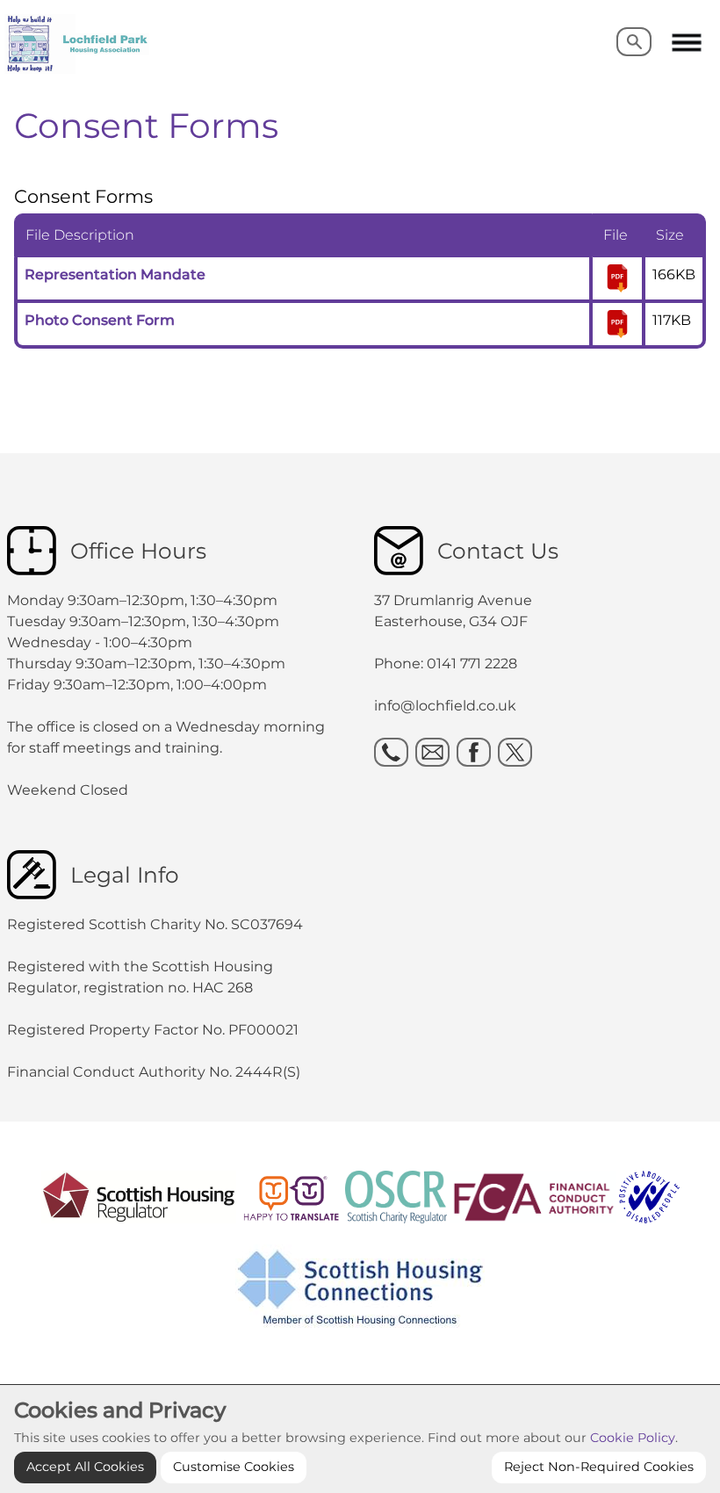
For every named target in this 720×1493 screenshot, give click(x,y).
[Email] (432, 752)
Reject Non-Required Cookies (599, 1467)
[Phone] (391, 752)
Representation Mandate (115, 274)
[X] (515, 752)
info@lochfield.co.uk (445, 705)
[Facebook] (474, 752)
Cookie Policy (632, 1438)
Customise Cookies (233, 1467)
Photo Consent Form (100, 320)
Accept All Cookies (85, 1467)
